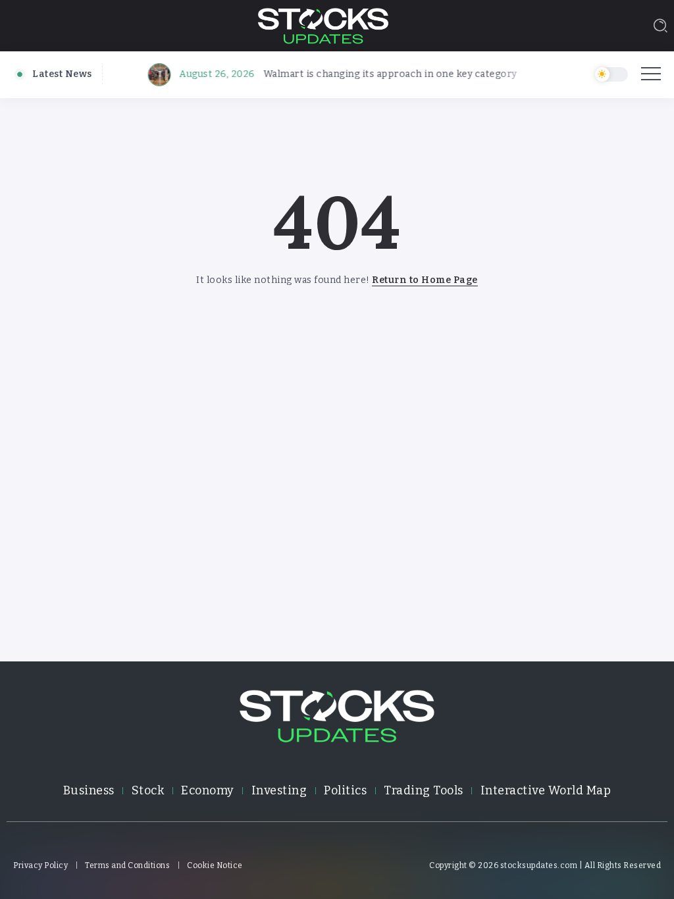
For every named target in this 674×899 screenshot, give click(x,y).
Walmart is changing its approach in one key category (382, 74)
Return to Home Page (425, 280)
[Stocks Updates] (323, 24)
